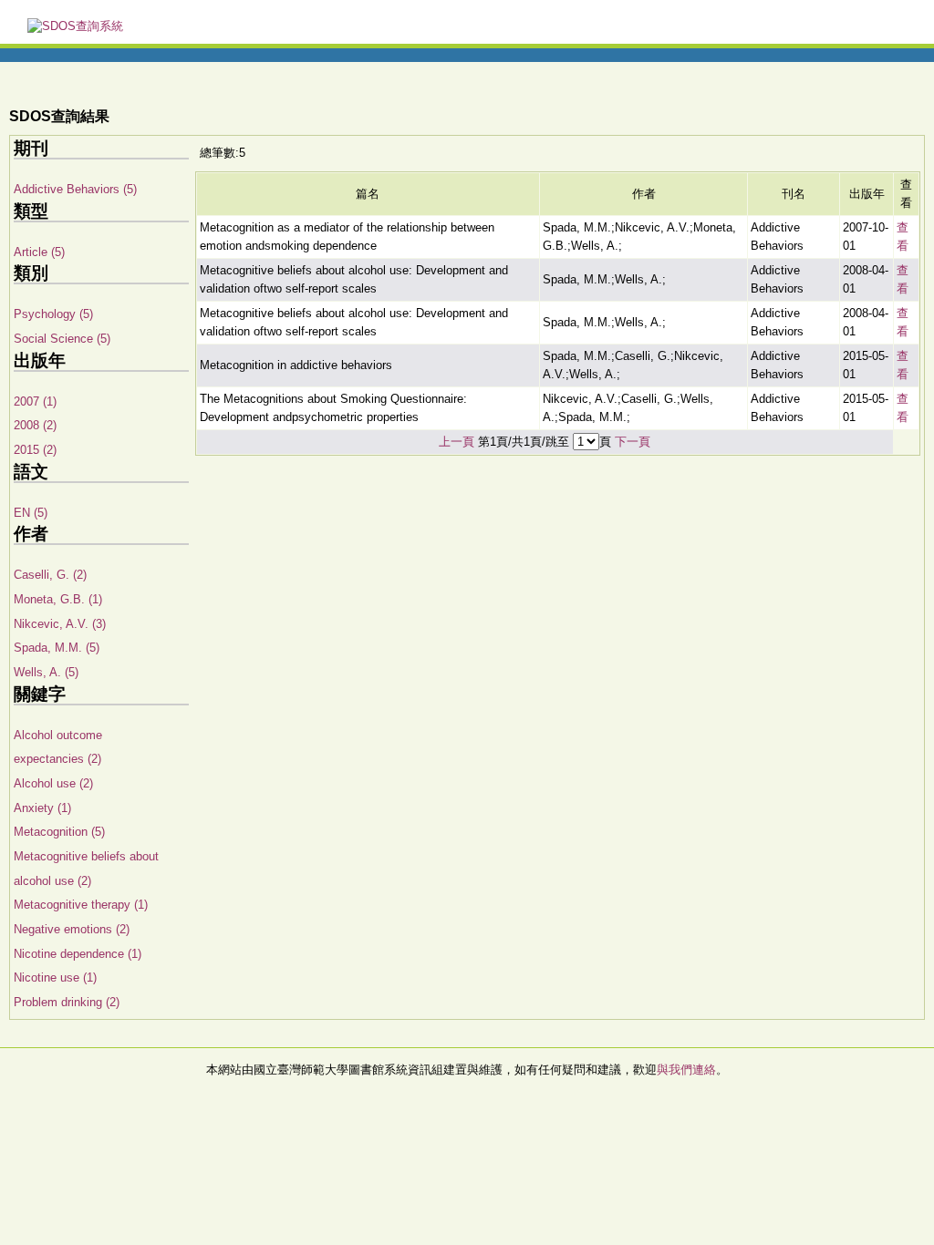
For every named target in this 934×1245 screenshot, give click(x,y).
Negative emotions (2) (72, 929)
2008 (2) (35, 425)
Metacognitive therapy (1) (81, 904)
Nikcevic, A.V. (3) (60, 624)
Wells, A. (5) (46, 672)
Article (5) (39, 252)
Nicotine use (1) (55, 977)
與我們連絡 (686, 1069)
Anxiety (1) (42, 808)
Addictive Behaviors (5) (75, 189)
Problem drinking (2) (66, 1002)
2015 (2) (35, 450)
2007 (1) (35, 401)
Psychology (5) (53, 314)
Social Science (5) (62, 338)
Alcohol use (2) (53, 783)
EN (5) (30, 513)
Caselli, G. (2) (50, 574)
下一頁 (632, 441)
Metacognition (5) (59, 832)
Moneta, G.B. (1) (58, 599)
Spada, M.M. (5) (56, 647)
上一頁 (456, 441)
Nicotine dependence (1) (77, 954)
